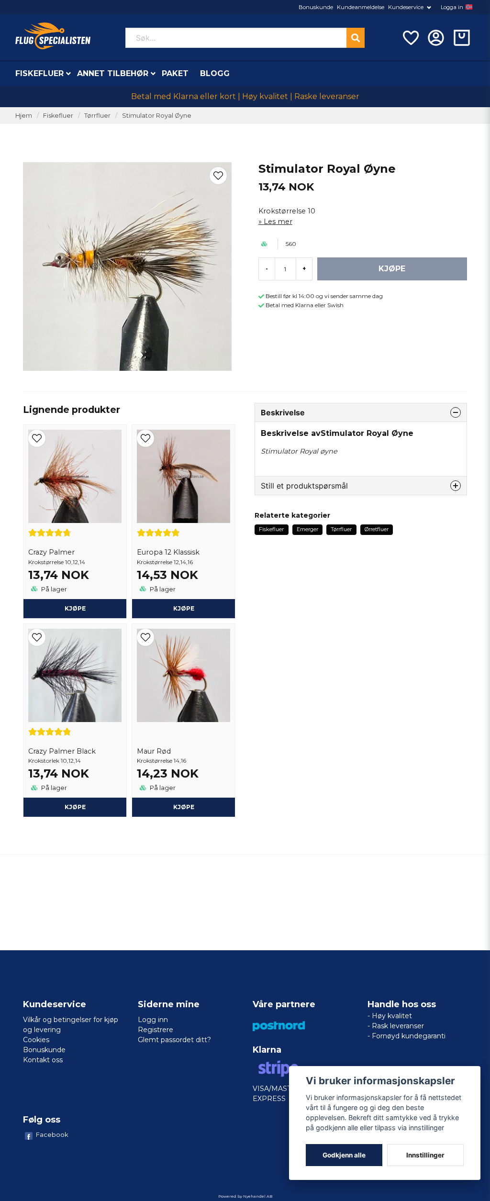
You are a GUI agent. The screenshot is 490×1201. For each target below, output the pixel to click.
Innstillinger (425, 1155)
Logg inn (153, 1019)
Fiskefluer (39, 73)
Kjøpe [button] (75, 608)
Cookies (36, 1039)
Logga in (452, 7)
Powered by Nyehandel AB (245, 1196)
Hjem (23, 115)
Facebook (52, 1134)
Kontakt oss (43, 1060)
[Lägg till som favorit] (410, 37)
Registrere (155, 1029)
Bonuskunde (316, 7)
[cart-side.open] (462, 37)
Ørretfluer (377, 529)
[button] (469, 7)
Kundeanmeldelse (360, 7)
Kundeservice (405, 7)
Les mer (278, 221)
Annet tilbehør (112, 73)
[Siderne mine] (436, 37)
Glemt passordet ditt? (174, 1039)
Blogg (215, 73)
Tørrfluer (97, 115)
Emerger (307, 529)
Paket (175, 73)
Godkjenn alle (344, 1155)
